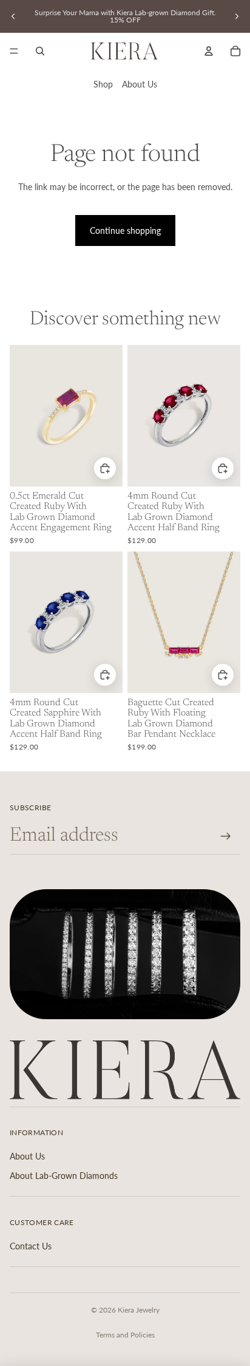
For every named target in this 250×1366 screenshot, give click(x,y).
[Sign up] (226, 836)
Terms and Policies (125, 1334)
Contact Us (31, 1246)
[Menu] (14, 51)
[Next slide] (236, 16)
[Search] (40, 51)
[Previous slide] (13, 16)
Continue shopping (125, 230)
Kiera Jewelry (139, 1309)
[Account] (208, 51)
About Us (139, 84)
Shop (103, 84)
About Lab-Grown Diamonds (64, 1175)
